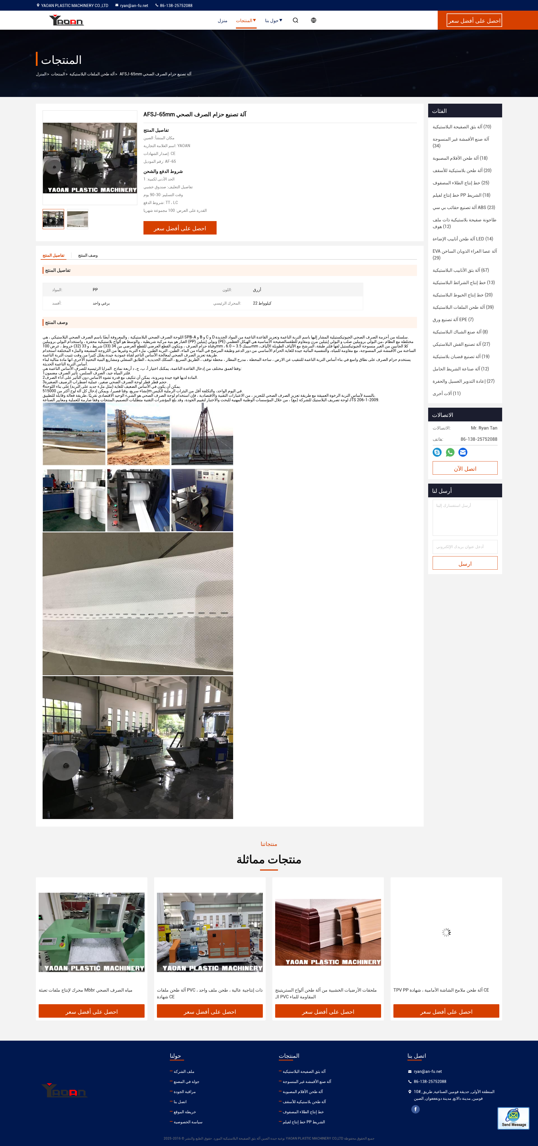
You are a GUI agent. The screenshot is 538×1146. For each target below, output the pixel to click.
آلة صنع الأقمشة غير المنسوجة (307, 1081)
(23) (464, 207)
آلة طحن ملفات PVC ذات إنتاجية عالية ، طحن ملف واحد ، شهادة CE (91, 993)
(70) (462, 126)
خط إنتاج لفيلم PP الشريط (304, 1122)
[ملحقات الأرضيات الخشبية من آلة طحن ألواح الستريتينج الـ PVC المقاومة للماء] (210, 932)
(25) (461, 182)
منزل (223, 20)
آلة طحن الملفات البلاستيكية (92, 74)
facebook (415, 1109)
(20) (462, 170)
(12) (465, 223)
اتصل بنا (180, 1101)
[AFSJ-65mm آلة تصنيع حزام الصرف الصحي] (90, 157)
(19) (461, 356)
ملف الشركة (184, 1071)
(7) (453, 319)
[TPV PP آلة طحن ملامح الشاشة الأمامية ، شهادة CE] (328, 932)
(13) (464, 282)
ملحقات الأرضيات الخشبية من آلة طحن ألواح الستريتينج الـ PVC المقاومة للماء (208, 993)
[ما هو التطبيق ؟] (450, 452)
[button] (46, 943)
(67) (461, 270)
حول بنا (272, 20)
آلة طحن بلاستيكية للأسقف (304, 1101)
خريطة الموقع (185, 1112)
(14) (463, 239)
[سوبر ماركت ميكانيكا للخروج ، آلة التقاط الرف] (446, 932)
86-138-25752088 (176, 5)
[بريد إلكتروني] (463, 452)
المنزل (41, 74)
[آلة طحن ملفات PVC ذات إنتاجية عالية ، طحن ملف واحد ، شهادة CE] (92, 932)
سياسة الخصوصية (188, 1122)
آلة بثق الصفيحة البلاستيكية (304, 1071)
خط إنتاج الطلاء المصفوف (303, 1112)
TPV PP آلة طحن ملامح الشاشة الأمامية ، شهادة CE (323, 990)
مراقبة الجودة (185, 1091)
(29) (465, 255)
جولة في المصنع (187, 1081)
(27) (461, 344)
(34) (461, 142)
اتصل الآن (465, 468)
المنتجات (244, 20)
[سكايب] (437, 452)
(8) (460, 332)
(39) (463, 307)
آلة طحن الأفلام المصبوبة (303, 1091)
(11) (447, 393)
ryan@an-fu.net (134, 5)
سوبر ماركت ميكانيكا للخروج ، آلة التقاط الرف (436, 990)
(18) (460, 158)
